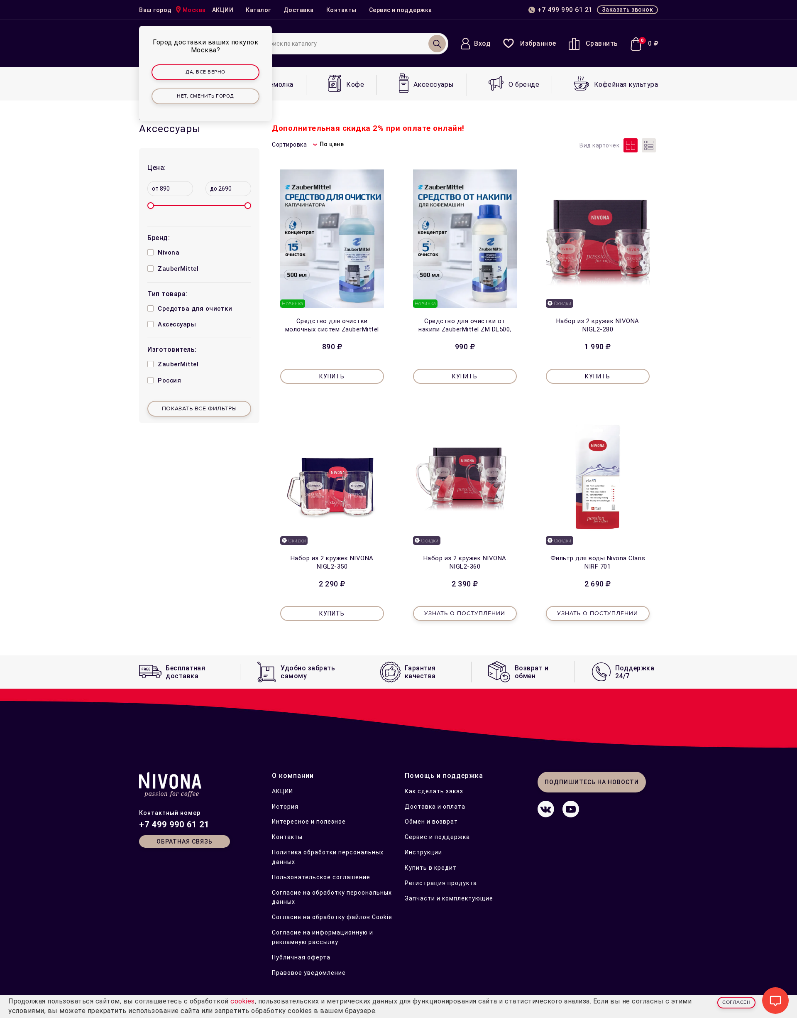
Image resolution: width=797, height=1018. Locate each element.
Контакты (341, 10)
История (285, 806)
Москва (194, 10)
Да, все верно (205, 72)
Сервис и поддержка (400, 10)
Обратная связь (184, 841)
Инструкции (423, 852)
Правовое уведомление (309, 972)
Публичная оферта (301, 957)
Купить (332, 376)
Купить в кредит (431, 867)
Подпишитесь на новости (592, 782)
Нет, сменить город (205, 96)
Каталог (258, 10)
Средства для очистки (195, 308)
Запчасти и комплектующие (449, 898)
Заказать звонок (627, 9)
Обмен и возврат (431, 821)
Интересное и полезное (309, 821)
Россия (169, 380)
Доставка (299, 10)
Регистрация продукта (441, 883)
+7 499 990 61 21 (174, 824)
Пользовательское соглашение (321, 877)
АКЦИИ (223, 10)
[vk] (546, 815)
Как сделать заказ (434, 791)
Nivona (168, 252)
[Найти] (437, 43)
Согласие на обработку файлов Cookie (332, 917)
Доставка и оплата (435, 806)
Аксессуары (177, 324)
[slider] (150, 205)
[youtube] (570, 815)
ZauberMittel (178, 268)
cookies (242, 1001)
